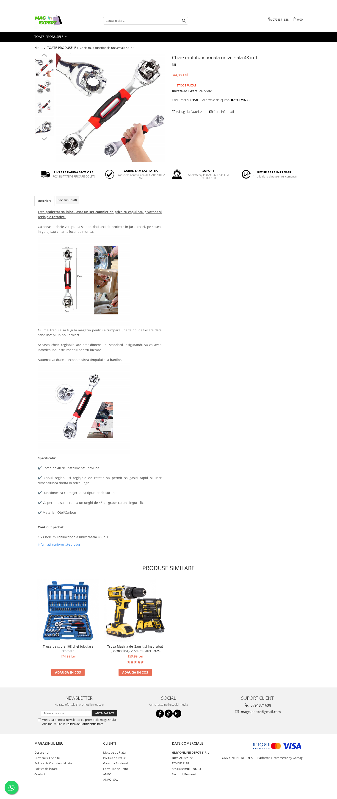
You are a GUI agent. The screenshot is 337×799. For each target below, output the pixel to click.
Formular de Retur (115, 769)
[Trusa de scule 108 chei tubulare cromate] (68, 610)
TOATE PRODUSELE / (63, 47)
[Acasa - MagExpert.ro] (57, 21)
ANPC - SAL (110, 779)
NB (174, 64)
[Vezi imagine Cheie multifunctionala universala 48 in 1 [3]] (44, 126)
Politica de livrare (46, 769)
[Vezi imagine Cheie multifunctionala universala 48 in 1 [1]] (44, 87)
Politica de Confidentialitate (84, 724)
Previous (44, 55)
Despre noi (41, 752)
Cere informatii (224, 111)
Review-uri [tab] (67, 200)
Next (44, 138)
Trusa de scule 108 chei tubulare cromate (68, 648)
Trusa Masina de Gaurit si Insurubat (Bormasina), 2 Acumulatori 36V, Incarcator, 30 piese (135, 648)
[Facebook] (160, 714)
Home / (40, 47)
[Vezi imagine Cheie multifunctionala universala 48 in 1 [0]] (44, 67)
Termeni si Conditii (47, 758)
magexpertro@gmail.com (260, 711)
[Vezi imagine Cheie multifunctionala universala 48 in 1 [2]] (44, 106)
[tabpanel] (110, 107)
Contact (39, 774)
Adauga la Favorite (188, 111)
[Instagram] (177, 714)
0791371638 (260, 705)
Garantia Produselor (117, 763)
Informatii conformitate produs (59, 544)
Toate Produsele (49, 36)
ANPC (107, 774)
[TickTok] (169, 714)
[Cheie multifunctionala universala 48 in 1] (110, 107)
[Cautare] (184, 21)
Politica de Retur (114, 758)
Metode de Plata (114, 752)
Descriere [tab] (44, 201)
